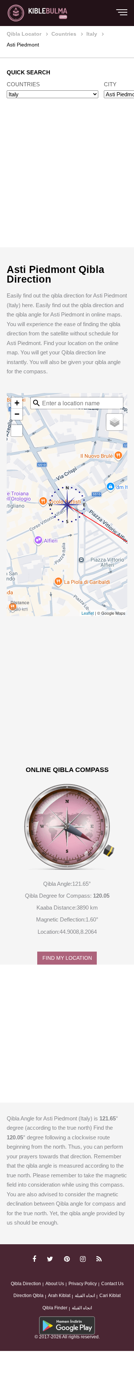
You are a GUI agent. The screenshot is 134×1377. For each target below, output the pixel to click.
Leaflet (88, 613)
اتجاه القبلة (85, 1295)
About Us (54, 1283)
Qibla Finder (54, 1307)
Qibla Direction (26, 1283)
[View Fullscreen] (16, 430)
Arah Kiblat (59, 1295)
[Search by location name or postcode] (36, 403)
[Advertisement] (67, 180)
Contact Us (112, 1283)
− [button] (17, 414)
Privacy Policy (82, 1283)
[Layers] (114, 422)
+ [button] (17, 403)
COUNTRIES (23, 84)
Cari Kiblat (110, 1295)
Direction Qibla (28, 1295)
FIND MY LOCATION (67, 958)
